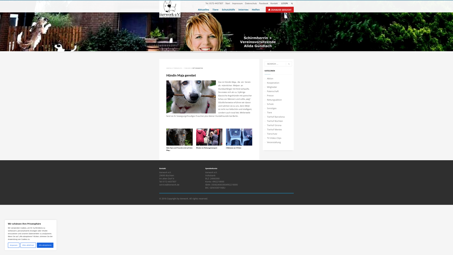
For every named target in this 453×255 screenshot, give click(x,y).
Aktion (270, 78)
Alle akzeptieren (45, 245)
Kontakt (274, 3)
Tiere (269, 112)
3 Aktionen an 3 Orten (233, 148)
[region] (31, 235)
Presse (270, 95)
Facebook (263, 3)
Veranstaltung (274, 142)
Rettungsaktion (198, 68)
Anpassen (14, 245)
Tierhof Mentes (274, 129)
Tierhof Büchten (275, 121)
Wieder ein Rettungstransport (206, 148)
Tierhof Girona (274, 125)
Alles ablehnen (28, 245)
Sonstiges (272, 108)
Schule (270, 104)
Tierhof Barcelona (276, 116)
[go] (289, 64)
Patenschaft (273, 91)
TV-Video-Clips (274, 138)
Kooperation (273, 82)
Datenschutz (251, 3)
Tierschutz (272, 133)
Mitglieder (272, 87)
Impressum (237, 3)
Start (227, 3)
